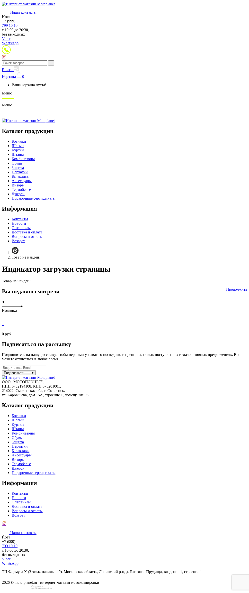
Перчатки (20, 172)
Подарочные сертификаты (33, 198)
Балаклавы (20, 176)
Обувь (17, 163)
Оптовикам (21, 228)
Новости (19, 223)
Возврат (18, 241)
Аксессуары (22, 181)
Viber (6, 39)
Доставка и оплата (27, 232)
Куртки (18, 150)
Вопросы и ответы (27, 236)
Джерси (18, 194)
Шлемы (18, 146)
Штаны (18, 154)
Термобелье (21, 189)
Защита (18, 168)
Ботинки (19, 141)
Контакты (20, 219)
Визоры (18, 185)
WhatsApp (10, 43)
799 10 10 (10, 25)
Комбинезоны (23, 159)
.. (3, 324)
